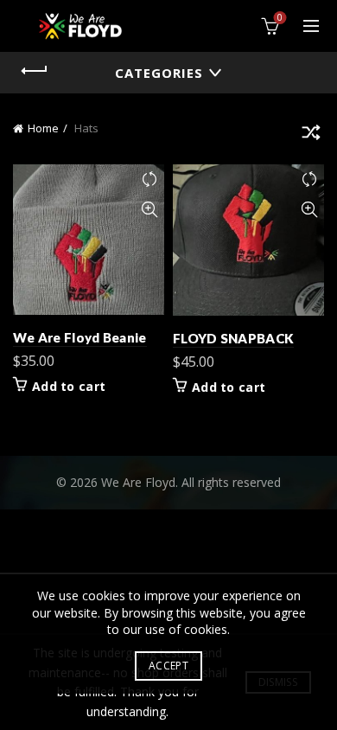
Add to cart (68, 386)
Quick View (149, 210)
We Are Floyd (138, 482)
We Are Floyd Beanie (80, 337)
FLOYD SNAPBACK (233, 338)
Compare (149, 179)
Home (43, 128)
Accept (168, 665)
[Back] (34, 71)
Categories (159, 72)
